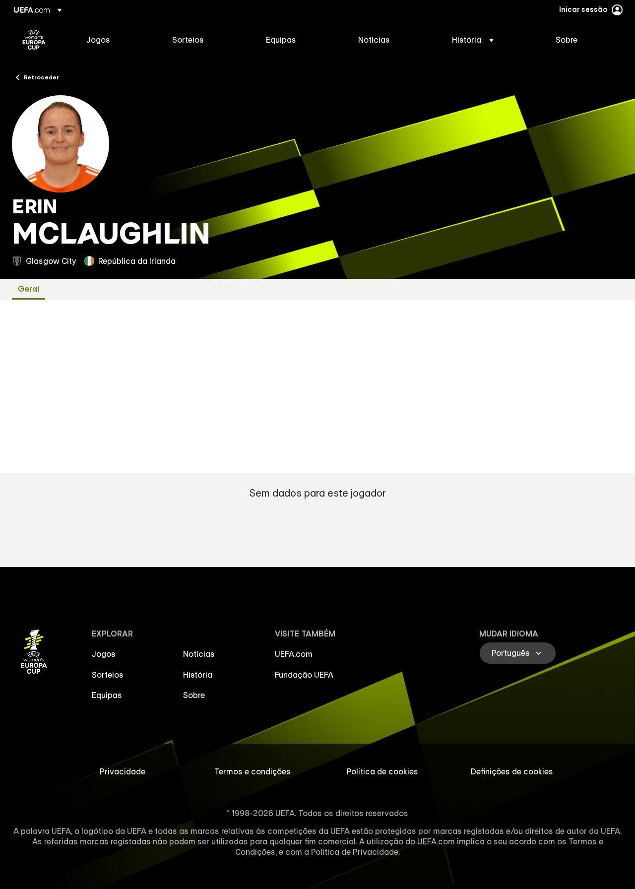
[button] (472, 39)
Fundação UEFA (304, 674)
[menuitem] (117, 39)
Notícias (199, 653)
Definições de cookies (512, 771)
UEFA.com (294, 653)
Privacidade (122, 771)
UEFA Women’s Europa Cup (34, 40)
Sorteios (108, 674)
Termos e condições (252, 771)
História (197, 674)
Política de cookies (382, 771)
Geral (28, 289)
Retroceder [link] (41, 76)
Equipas (107, 695)
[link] (98, 39)
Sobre (194, 695)
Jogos (104, 653)
